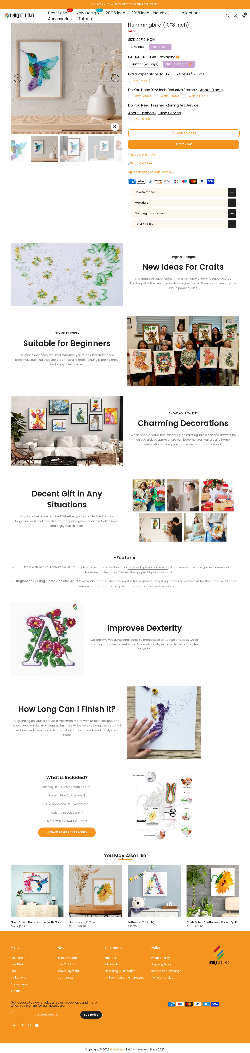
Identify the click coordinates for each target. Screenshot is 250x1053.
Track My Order (68, 958)
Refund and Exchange (166, 971)
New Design (89, 13)
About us (110, 958)
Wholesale (111, 964)
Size (13, 971)
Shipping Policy (161, 964)
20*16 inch (115, 13)
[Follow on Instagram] (21, 1025)
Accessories (60, 18)
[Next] (115, 78)
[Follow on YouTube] (37, 1025)
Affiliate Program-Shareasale (124, 978)
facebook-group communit (148, 567)
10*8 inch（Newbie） (152, 13)
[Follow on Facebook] (14, 1025)
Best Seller (60, 13)
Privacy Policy (160, 958)
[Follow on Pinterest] (29, 1025)
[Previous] (17, 78)
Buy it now (184, 144)
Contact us (65, 978)
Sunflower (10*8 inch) (84, 922)
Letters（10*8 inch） (142, 922)
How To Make (67, 964)
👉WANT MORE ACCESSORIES (67, 832)
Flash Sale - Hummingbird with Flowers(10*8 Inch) (46, 922)
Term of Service (162, 978)
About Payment (68, 971)
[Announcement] (125, 4)
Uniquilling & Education (119, 971)
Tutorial (86, 18)
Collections (190, 13)
